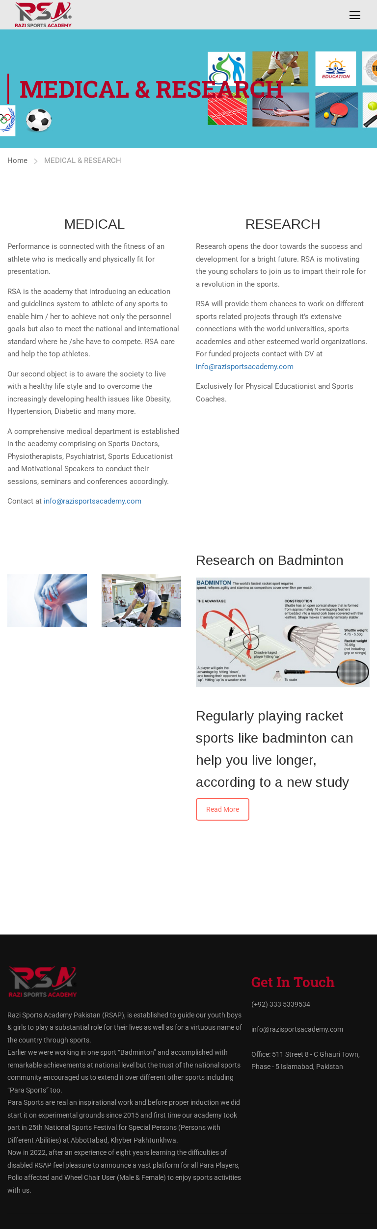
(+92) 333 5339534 (280, 1004)
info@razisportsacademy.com (92, 501)
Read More (222, 809)
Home (17, 160)
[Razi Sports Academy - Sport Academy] (56, 14)
